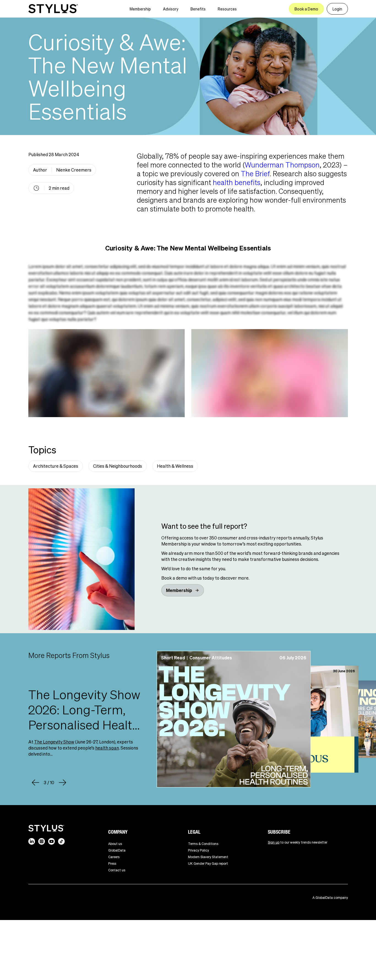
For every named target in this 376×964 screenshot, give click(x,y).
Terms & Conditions (203, 844)
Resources (227, 8)
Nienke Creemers (73, 170)
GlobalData (117, 850)
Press (112, 863)
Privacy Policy (198, 850)
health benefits (236, 182)
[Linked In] (31, 841)
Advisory (170, 8)
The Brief (255, 173)
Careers (113, 857)
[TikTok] (61, 841)
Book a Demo (306, 8)
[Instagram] (41, 841)
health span (107, 748)
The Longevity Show (54, 742)
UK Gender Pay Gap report (208, 863)
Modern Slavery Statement (208, 857)
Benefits (198, 8)
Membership (140, 8)
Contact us (116, 870)
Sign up (273, 842)
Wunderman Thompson (282, 164)
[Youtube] (51, 841)
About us (115, 844)
